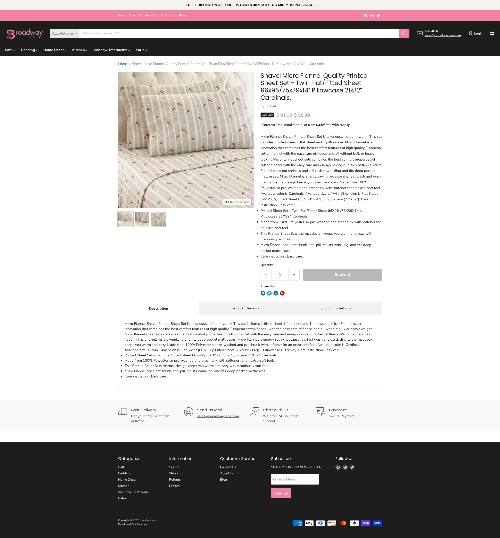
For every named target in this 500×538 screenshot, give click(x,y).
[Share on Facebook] (263, 293)
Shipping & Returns (336, 308)
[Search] (404, 33)
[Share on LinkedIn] (275, 293)
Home (122, 15)
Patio (140, 50)
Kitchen (79, 50)
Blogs (183, 15)
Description (158, 308)
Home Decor (54, 50)
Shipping (175, 473)
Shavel (270, 106)
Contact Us (168, 15)
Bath (9, 50)
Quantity (267, 265)
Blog (223, 479)
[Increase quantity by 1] (294, 275)
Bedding (28, 50)
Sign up (281, 493)
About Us (151, 15)
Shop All (135, 15)
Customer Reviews (244, 308)
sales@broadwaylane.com (443, 35)
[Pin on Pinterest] (282, 293)
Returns (175, 479)
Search (174, 467)
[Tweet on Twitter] (269, 293)
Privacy (174, 486)
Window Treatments (110, 50)
